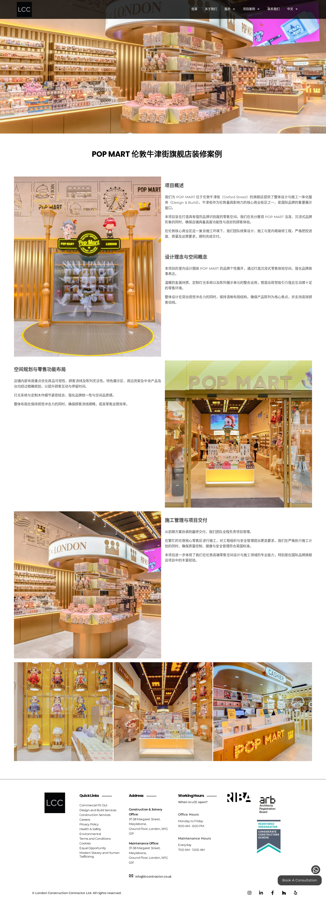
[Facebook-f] (272, 893)
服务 (228, 9)
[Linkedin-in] (261, 893)
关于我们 (211, 9)
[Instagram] (249, 893)
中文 (290, 9)
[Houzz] (284, 893)
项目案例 (249, 9)
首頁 (194, 9)
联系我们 (274, 9)
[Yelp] (295, 893)
